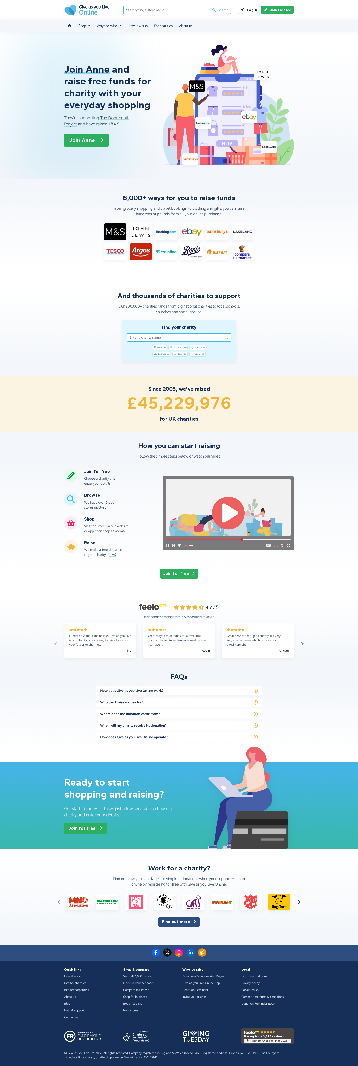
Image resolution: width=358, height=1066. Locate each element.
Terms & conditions (254, 976)
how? (112, 554)
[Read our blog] (202, 955)
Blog (67, 1003)
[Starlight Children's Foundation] (222, 902)
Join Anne (82, 140)
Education (180, 347)
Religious (163, 354)
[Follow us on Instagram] (179, 955)
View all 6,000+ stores (138, 976)
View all (199, 354)
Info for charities (75, 983)
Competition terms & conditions (262, 996)
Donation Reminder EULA (258, 1003)
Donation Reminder (195, 990)
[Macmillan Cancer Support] (107, 902)
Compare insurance (136, 990)
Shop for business (135, 996)
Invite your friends (194, 996)
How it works (138, 26)
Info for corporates (76, 990)
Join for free (280, 10)
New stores (130, 1010)
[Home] (69, 26)
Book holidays (132, 1003)
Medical (199, 347)
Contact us (71, 1017)
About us (185, 26)
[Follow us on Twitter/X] (167, 955)
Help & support (74, 1010)
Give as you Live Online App (201, 983)
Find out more (176, 921)
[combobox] (167, 10)
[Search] (226, 337)
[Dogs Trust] (279, 902)
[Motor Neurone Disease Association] (79, 902)
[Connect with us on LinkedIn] (190, 955)
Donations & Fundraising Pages (203, 976)
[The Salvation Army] (251, 902)
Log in (252, 10)
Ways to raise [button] (107, 26)
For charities (163, 26)
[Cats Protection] (193, 902)
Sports (182, 354)
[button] (228, 513)
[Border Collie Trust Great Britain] (165, 902)
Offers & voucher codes (139, 983)
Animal (161, 347)
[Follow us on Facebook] (156, 955)
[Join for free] (70, 480)
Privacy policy (250, 983)
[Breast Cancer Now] (136, 902)
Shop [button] (82, 26)
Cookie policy (250, 990)
